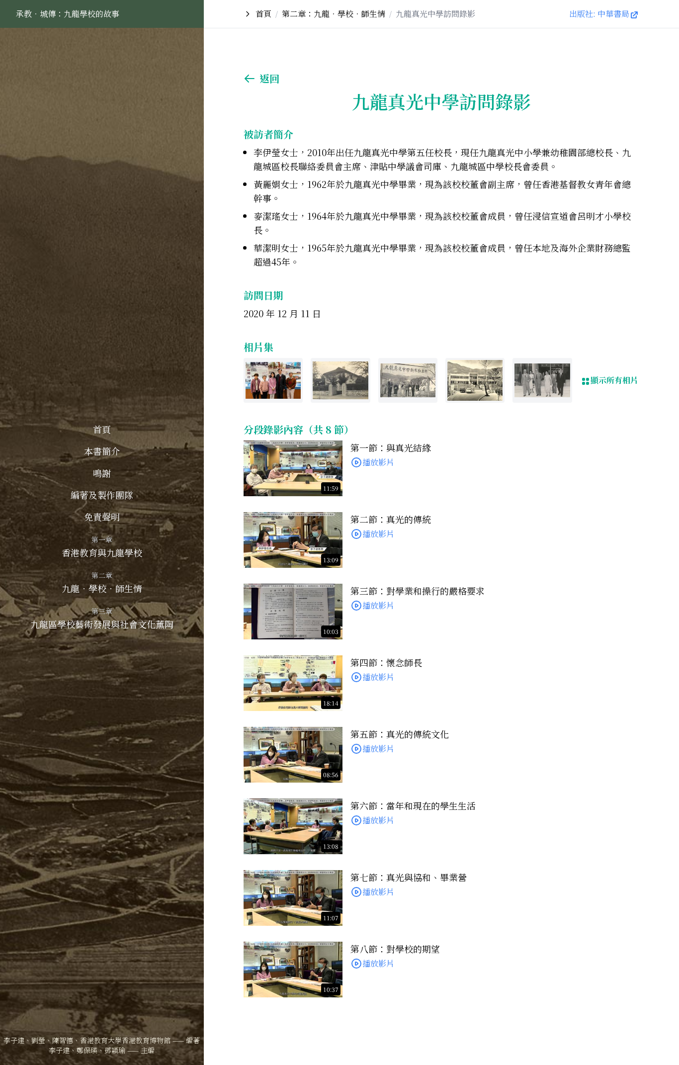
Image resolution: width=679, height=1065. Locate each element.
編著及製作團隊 (102, 494)
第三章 (101, 611)
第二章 (101, 575)
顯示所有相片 (614, 380)
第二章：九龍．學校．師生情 (333, 13)
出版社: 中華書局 (599, 13)
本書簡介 (102, 450)
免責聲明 (102, 516)
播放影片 (378, 462)
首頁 (102, 429)
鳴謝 (102, 472)
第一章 (101, 539)
